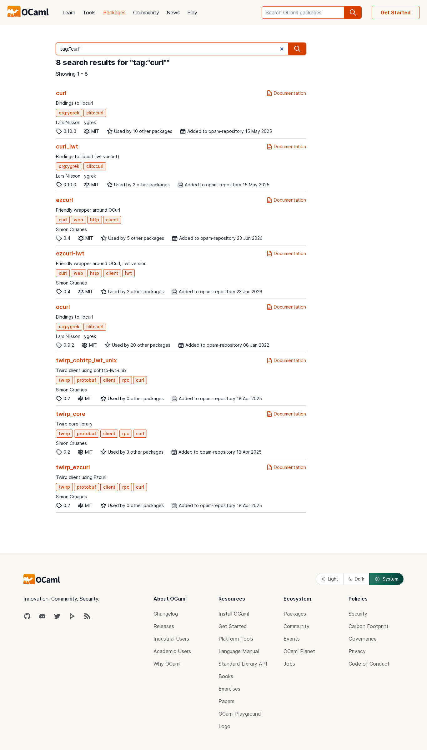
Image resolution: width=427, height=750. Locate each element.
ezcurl (64, 200)
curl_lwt (67, 146)
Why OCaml (166, 664)
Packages (114, 12)
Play (192, 12)
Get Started (395, 12)
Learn (69, 12)
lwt (128, 273)
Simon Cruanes (71, 229)
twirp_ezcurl (73, 467)
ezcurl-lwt (70, 253)
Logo (224, 726)
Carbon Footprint (369, 626)
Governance (363, 639)
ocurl (63, 307)
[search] (353, 12)
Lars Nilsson (68, 122)
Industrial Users (171, 639)
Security (358, 614)
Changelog (165, 614)
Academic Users (172, 651)
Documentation (290, 93)
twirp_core (70, 413)
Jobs (289, 664)
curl (61, 93)
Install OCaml (234, 614)
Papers (226, 701)
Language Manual (239, 651)
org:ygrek (69, 112)
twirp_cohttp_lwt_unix (86, 360)
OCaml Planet (299, 651)
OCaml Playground (240, 714)
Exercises (229, 689)
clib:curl (94, 112)
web (78, 219)
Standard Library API (243, 664)
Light (333, 578)
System (390, 578)
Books (226, 676)
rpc (125, 380)
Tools (89, 12)
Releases (163, 626)
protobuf (86, 380)
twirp (64, 380)
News (173, 12)
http (94, 219)
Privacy (357, 651)
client (112, 219)
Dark (359, 578)
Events (292, 639)
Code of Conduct (369, 664)
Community (146, 12)
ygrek (90, 122)
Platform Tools (236, 639)
